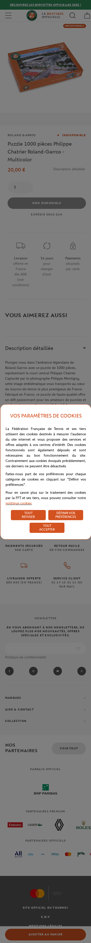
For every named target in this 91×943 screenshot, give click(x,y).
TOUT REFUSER (28, 515)
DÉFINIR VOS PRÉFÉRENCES (65, 515)
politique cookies (19, 503)
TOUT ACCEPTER (47, 527)
